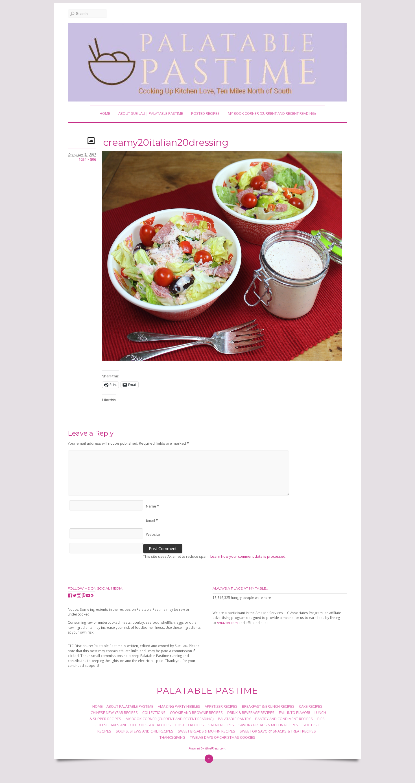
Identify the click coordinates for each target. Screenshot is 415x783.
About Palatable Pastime (129, 706)
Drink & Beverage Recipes (250, 712)
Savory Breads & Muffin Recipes (268, 724)
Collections (153, 712)
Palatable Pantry (234, 718)
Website (153, 534)
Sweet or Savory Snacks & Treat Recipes (278, 731)
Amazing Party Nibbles (179, 706)
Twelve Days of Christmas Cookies (222, 737)
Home (105, 113)
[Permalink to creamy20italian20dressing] (92, 140)
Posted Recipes (205, 113)
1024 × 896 (87, 159)
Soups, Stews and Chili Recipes (144, 731)
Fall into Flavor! (294, 712)
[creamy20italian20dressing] (222, 359)
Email (152, 520)
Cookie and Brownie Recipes (196, 712)
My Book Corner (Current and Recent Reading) (272, 113)
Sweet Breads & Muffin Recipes (206, 731)
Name (152, 506)
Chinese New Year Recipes (114, 712)
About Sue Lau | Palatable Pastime (150, 113)
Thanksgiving (172, 737)
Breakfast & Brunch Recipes (268, 706)
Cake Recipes (310, 706)
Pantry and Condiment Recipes (284, 718)
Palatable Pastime (207, 690)
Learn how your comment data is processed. (248, 556)
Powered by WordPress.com (207, 748)
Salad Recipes (221, 724)
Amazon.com (227, 622)
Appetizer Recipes (221, 706)
